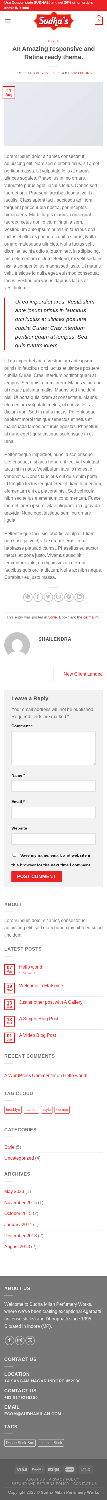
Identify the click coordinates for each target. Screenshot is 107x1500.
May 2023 (14, 1191)
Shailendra (81, 73)
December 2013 (20, 1235)
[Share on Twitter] (48, 597)
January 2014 (18, 1224)
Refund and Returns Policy (40, 1484)
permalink (91, 617)
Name (18, 775)
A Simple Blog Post (38, 1018)
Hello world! (31, 967)
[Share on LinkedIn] (79, 597)
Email (18, 801)
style (47, 1109)
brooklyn (13, 1109)
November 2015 (20, 1202)
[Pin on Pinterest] (69, 597)
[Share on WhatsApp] (28, 597)
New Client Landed (83, 674)
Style (53, 41)
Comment (22, 726)
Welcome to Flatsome (41, 985)
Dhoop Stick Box (20, 1443)
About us (35, 1479)
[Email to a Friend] (58, 597)
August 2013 (17, 1246)
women (62, 1109)
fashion (31, 1109)
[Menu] (7, 21)
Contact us (85, 1484)
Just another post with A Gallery (50, 1002)
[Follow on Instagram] (20, 1340)
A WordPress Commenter (30, 1075)
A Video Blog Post (37, 1035)
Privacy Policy (64, 1479)
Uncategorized (19, 1158)
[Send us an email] (30, 1340)
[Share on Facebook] (38, 597)
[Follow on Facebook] (9, 1340)
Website (19, 828)
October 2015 (18, 1213)
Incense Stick (50, 1443)
